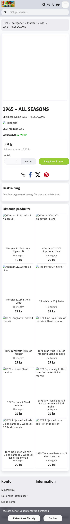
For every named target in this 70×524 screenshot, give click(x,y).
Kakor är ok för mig (24, 518)
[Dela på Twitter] (38, 174)
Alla (42, 22)
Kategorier (17, 22)
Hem (5, 22)
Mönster (31, 22)
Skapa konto (8, 501)
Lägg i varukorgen (54, 161)
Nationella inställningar (14, 495)
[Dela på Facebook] (30, 174)
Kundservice (8, 489)
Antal (7, 155)
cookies (7, 510)
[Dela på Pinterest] (46, 174)
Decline (53, 518)
